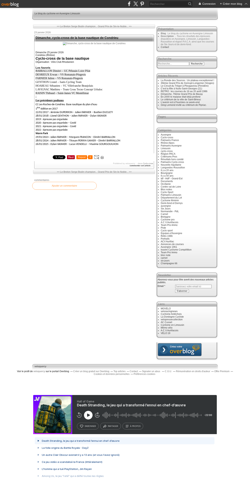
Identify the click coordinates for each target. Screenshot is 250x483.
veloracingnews (169, 311)
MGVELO (166, 308)
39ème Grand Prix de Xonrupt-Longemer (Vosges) (187, 83)
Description (167, 36)
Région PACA (168, 154)
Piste (163, 227)
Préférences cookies (144, 374)
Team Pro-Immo (169, 225)
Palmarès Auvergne (171, 145)
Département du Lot (171, 197)
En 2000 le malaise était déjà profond (180, 96)
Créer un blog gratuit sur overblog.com (180, 349)
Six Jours (166, 208)
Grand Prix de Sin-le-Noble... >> (115, 26)
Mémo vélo (166, 327)
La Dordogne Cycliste (172, 316)
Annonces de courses (172, 244)
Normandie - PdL (170, 211)
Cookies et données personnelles (111, 374)
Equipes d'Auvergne (171, 233)
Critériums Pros (169, 156)
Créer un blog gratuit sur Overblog (91, 371)
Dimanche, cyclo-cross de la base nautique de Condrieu (77, 38)
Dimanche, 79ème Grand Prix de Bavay (182, 94)
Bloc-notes (166, 189)
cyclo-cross (167, 151)
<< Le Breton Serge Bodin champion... (77, 26)
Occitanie (166, 184)
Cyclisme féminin (170, 200)
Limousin (166, 148)
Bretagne (166, 216)
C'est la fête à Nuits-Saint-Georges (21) (181, 88)
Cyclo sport (167, 230)
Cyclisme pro (168, 219)
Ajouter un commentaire (64, 185)
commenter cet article (140, 165)
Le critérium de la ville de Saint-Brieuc (181, 99)
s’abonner (90, 426)
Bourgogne (167, 173)
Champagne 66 (169, 263)
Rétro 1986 (167, 236)
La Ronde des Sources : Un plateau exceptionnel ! (187, 80)
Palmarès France (170, 140)
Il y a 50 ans (167, 175)
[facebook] (129, 4)
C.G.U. (168, 371)
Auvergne (166, 134)
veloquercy (40, 366)
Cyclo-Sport (167, 192)
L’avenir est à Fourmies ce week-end (180, 102)
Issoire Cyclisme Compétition (176, 249)
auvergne (166, 206)
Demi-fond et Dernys (172, 203)
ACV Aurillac (167, 241)
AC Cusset (166, 322)
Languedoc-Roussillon (173, 167)
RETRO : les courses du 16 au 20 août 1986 (184, 91)
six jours (165, 260)
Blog (163, 33)
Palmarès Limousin (171, 195)
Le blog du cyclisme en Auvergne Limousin (57, 13)
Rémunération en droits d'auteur (193, 371)
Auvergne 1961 (169, 247)
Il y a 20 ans (167, 170)
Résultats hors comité (172, 159)
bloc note (166, 255)
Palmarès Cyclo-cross (172, 162)
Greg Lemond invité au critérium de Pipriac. (184, 105)
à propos (135, 426)
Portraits (165, 238)
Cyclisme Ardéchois (171, 314)
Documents (167, 181)
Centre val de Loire (171, 186)
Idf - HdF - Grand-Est (171, 178)
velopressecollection (172, 319)
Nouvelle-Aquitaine (171, 164)
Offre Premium (221, 371)
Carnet (164, 214)
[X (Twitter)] (135, 4)
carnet (164, 258)
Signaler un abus (151, 371)
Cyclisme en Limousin (172, 325)
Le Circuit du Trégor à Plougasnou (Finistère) (185, 85)
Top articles (119, 371)
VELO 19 (165, 333)
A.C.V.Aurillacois (169, 222)
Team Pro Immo (169, 252)
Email (161, 286)
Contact (165, 47)
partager (113, 426)
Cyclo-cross (148, 163)
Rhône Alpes (167, 143)
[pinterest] (142, 4)
